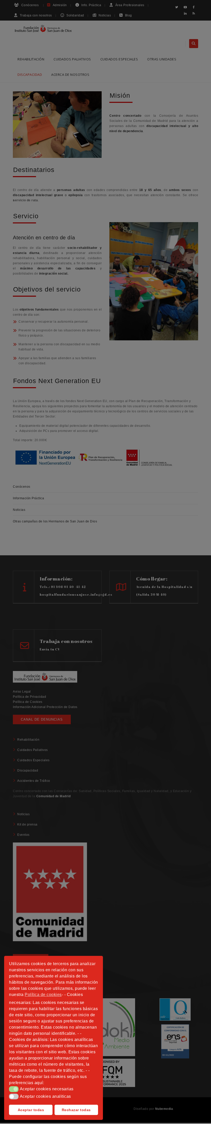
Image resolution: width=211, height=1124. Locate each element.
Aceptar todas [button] (31, 1110)
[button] (14, 1089)
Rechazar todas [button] (76, 1110)
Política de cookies (43, 994)
